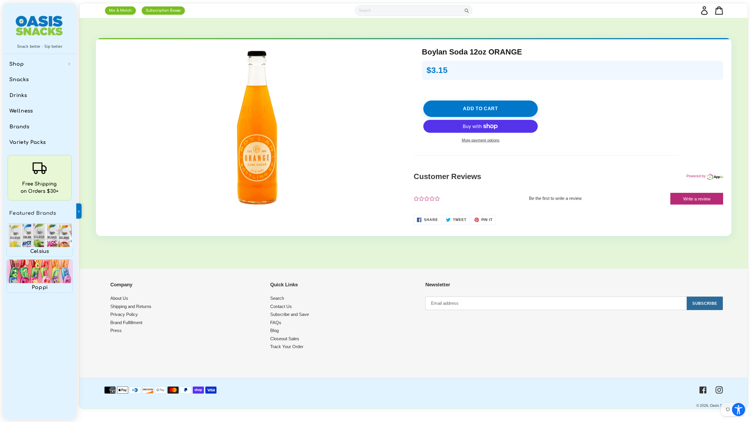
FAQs (275, 322)
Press (116, 330)
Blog (274, 330)
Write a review (697, 198)
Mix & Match (120, 10)
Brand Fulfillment (126, 322)
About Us (119, 298)
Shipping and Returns (130, 306)
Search (277, 298)
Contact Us (281, 306)
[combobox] (408, 10)
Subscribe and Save (289, 314)
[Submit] (466, 11)
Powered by (696, 176)
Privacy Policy (124, 314)
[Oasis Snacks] (40, 25)
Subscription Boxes (163, 10)
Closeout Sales (284, 338)
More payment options (481, 140)
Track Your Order (286, 346)
